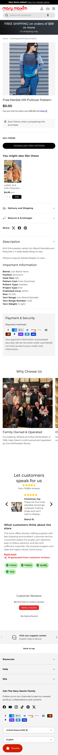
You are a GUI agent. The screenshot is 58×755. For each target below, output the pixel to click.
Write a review (29, 607)
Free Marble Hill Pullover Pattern (23, 38)
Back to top (29, 648)
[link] (12, 171)
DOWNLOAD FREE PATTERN (29, 145)
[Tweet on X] (13, 228)
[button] (48, 15)
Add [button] (17, 197)
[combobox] (29, 15)
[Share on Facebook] (19, 228)
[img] (29, 485)
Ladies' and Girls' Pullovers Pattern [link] (11, 187)
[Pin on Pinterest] (25, 228)
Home (5, 38)
